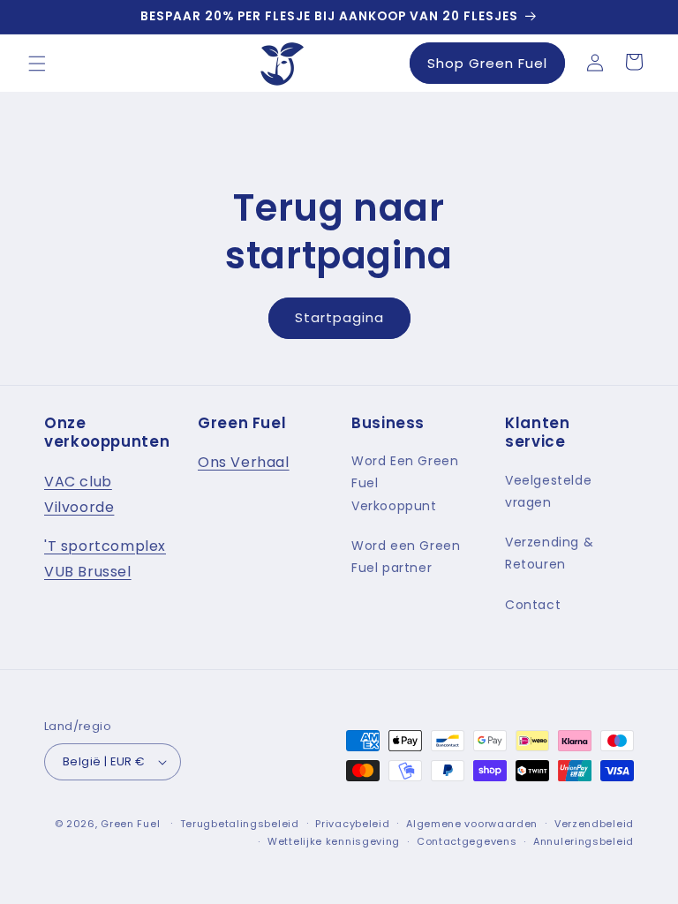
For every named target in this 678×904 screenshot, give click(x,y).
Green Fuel (130, 824)
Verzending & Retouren (549, 553)
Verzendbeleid (594, 824)
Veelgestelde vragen (548, 491)
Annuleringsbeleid (583, 841)
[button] (37, 63)
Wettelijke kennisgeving (333, 841)
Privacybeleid (352, 824)
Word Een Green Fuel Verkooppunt (404, 483)
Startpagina (339, 317)
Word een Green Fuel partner (405, 556)
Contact (533, 605)
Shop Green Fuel (487, 63)
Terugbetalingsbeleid (239, 824)
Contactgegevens (467, 841)
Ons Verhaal (244, 462)
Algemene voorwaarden (472, 824)
